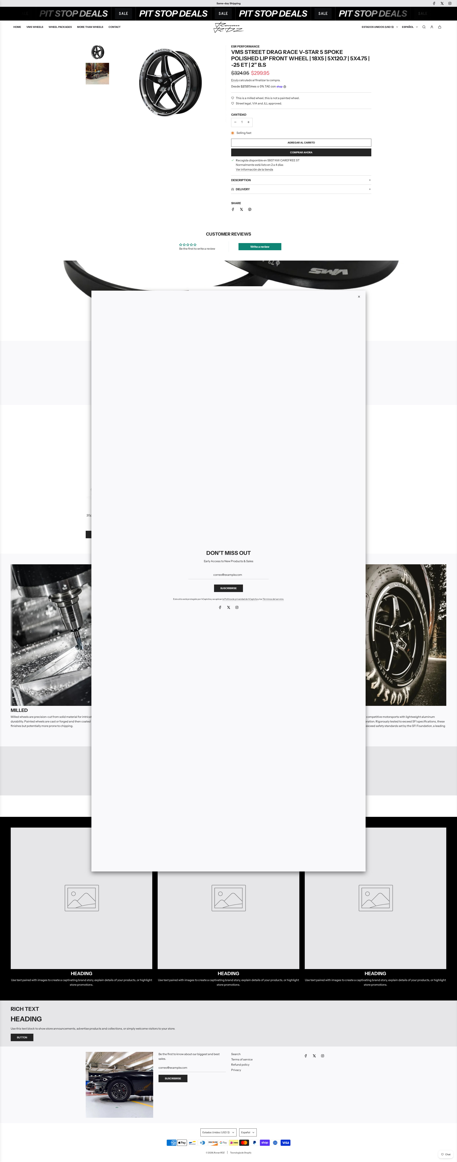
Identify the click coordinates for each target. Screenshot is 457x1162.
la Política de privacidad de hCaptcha (240, 599)
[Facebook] (220, 607)
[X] (228, 607)
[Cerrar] (359, 297)
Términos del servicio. (273, 599)
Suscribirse (228, 588)
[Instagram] (237, 607)
